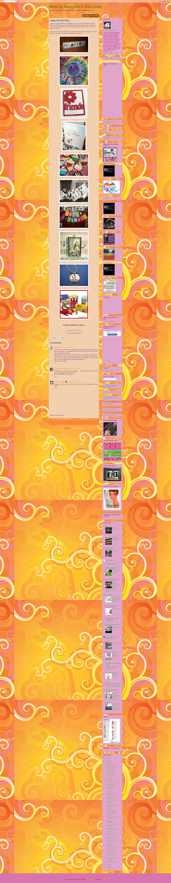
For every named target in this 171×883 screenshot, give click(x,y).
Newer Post (53, 422)
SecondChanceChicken (60, 368)
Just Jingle (108, 595)
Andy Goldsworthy (112, 853)
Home (74, 422)
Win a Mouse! (115, 608)
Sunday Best (110, 831)
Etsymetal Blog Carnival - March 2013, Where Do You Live (116, 707)
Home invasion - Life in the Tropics (116, 571)
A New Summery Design (114, 655)
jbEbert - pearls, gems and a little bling (112, 567)
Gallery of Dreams (110, 563)
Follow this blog (112, 334)
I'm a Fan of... (110, 791)
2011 (106, 758)
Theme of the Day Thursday (112, 794)
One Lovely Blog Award (111, 825)
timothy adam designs (112, 683)
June (108, 780)
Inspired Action (109, 621)
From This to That (112, 782)
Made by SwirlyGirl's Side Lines (75, 7)
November (110, 768)
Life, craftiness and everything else (111, 606)
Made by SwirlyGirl (59, 381)
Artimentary (108, 526)
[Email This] (57, 338)
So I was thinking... (111, 672)
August (109, 775)
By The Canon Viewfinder (109, 548)
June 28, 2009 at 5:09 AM (66, 347)
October (109, 770)
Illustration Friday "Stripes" (115, 675)
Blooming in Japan (111, 537)
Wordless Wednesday (111, 798)
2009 (107, 763)
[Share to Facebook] (62, 338)
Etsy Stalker (109, 560)
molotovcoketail (90, 879)
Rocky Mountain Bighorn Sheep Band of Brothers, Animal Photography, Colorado (112, 587)
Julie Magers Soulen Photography (111, 580)
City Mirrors (115, 551)
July (108, 777)
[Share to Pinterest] (64, 338)
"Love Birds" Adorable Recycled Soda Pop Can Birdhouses (116, 696)
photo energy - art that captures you (112, 618)
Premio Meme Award (111, 802)
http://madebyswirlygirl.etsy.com (74, 332)
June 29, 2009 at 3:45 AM (74, 368)
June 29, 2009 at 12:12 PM (74, 381)
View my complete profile (110, 53)
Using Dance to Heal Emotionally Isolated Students (110, 668)
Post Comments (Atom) (77, 428)
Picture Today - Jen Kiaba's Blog (111, 637)
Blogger (104, 879)
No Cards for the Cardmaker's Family (111, 813)
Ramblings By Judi (111, 652)
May (108, 864)
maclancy (57, 347)
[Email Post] (53, 337)
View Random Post (108, 370)
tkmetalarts (108, 702)
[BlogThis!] (58, 338)
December (110, 765)
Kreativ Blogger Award (111, 806)
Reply (55, 363)
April (108, 867)
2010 (107, 761)
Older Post (94, 422)
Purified (107, 641)
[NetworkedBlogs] (112, 332)
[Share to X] (60, 338)
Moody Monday (111, 784)
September (110, 772)
